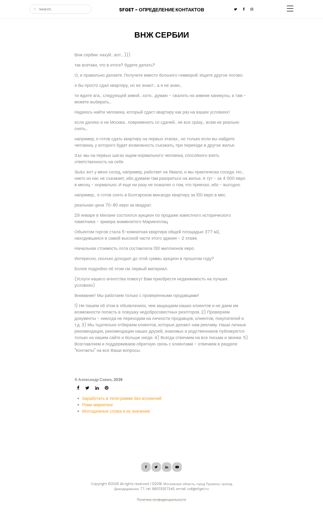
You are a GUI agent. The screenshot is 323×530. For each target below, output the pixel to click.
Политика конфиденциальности (161, 499)
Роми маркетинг (97, 405)
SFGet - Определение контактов (161, 9)
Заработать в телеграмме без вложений (122, 398)
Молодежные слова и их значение (116, 411)
